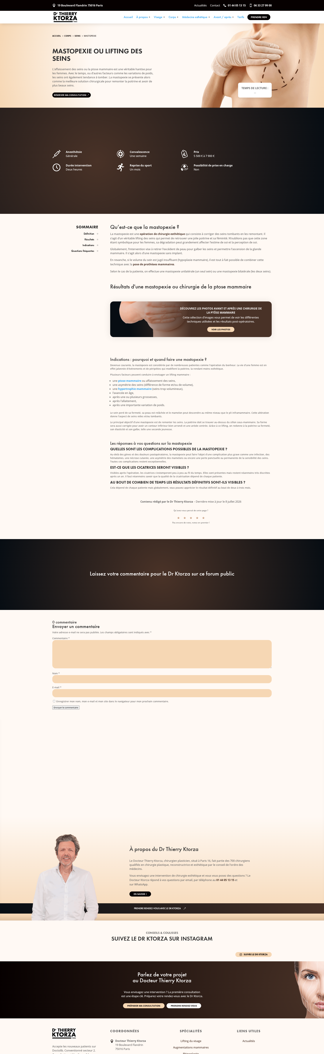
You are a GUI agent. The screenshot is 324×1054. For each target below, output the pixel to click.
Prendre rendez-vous (184, 1005)
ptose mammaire (129, 381)
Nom (56, 673)
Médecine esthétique (196, 17)
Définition (89, 233)
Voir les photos (220, 329)
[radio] (178, 518)
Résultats (89, 239)
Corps (174, 17)
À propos (143, 17)
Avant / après (224, 17)
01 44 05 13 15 (225, 880)
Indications (88, 245)
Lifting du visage (191, 1041)
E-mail (56, 687)
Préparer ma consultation (143, 1005)
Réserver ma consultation (70, 95)
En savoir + (140, 894)
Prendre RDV (259, 17)
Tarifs (240, 17)
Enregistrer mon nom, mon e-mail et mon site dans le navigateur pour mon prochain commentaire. (112, 701)
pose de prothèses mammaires (153, 264)
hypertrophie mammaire (135, 389)
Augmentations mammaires (191, 1047)
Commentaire (61, 638)
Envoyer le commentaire (66, 707)
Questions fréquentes (82, 250)
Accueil (128, 17)
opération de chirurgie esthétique (162, 234)
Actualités (248, 1041)
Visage (159, 17)
